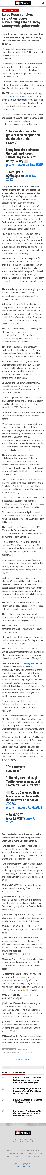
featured (28, 1052)
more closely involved (19, 96)
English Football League (12, 1052)
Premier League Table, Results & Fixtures (23, 1150)
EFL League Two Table (33, 1153)
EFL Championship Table (16, 1156)
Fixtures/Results (34, 1156)
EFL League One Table (14, 1153)
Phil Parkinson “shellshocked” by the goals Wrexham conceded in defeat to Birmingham (27, 1113)
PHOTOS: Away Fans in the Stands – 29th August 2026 (27, 1101)
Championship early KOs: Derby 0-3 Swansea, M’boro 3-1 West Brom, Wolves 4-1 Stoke (27, 1091)
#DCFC (10, 804)
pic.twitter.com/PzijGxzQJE (24, 807)
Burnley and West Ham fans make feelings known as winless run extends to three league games (27, 1079)
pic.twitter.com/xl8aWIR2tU (24, 165)
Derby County (23, 1049)
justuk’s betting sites (23, 1166)
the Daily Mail (28, 663)
